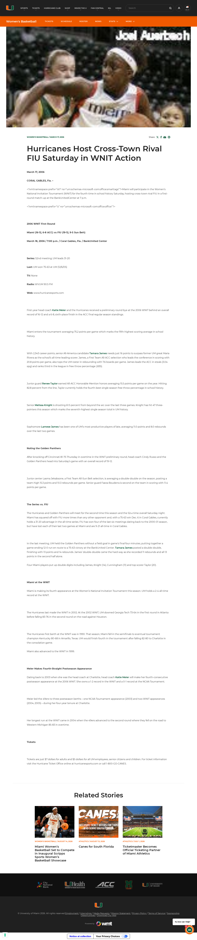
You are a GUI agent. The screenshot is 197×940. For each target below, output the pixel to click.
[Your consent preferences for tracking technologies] (5, 935)
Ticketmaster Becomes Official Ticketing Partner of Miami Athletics (141, 850)
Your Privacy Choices (108, 936)
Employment (72, 913)
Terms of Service (157, 913)
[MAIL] (164, 137)
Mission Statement (121, 913)
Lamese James (50, 426)
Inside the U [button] (80, 8)
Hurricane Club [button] (52, 8)
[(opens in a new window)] (44, 884)
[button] (179, 8)
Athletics (84, 841)
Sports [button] (24, 8)
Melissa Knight (43, 405)
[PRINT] (168, 137)
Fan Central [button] (97, 8)
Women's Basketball (21, 21)
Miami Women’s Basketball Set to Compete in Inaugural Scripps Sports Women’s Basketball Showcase (54, 853)
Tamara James (98, 353)
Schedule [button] (66, 21)
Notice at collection (80, 936)
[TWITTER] (157, 137)
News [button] (98, 21)
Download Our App (106, 915)
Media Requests (101, 913)
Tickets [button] (36, 8)
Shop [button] (67, 8)
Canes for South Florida (96, 846)
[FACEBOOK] (160, 137)
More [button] (129, 21)
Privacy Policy (139, 913)
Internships (86, 913)
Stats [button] (112, 21)
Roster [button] (83, 21)
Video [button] (118, 8)
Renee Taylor (50, 383)
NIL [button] (109, 8)
